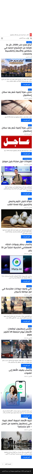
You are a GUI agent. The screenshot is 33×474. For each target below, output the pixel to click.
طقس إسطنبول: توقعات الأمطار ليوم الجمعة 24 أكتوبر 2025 (18, 332)
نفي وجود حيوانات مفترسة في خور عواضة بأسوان (17, 290)
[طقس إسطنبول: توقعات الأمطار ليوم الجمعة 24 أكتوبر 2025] (16, 349)
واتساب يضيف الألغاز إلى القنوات (20, 371)
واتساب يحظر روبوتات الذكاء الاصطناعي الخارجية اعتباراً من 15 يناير (16, 247)
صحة (30, 199)
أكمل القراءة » (26, 84)
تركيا (30, 89)
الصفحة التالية (8, 464)
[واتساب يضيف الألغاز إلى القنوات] (16, 393)
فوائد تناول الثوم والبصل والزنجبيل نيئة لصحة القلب (19, 202)
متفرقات (29, 42)
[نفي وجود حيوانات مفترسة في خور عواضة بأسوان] (16, 305)
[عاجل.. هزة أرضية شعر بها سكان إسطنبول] (16, 107)
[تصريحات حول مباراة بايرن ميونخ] (16, 175)
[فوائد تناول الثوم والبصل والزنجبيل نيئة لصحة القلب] (16, 218)
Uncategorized (27, 159)
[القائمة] (2, 39)
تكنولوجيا (29, 242)
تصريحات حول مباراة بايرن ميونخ (17, 161)
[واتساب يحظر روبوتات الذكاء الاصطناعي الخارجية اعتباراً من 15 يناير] (16, 264)
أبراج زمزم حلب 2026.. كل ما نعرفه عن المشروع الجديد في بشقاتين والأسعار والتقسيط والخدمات (18, 49)
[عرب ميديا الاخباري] (24, 38)
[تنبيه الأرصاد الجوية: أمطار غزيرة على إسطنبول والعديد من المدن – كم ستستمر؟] (16, 440)
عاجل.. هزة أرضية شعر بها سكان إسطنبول (19, 34)
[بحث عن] (31, 39)
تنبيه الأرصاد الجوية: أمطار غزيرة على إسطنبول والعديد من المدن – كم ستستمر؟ (17, 423)
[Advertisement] (16, 16)
